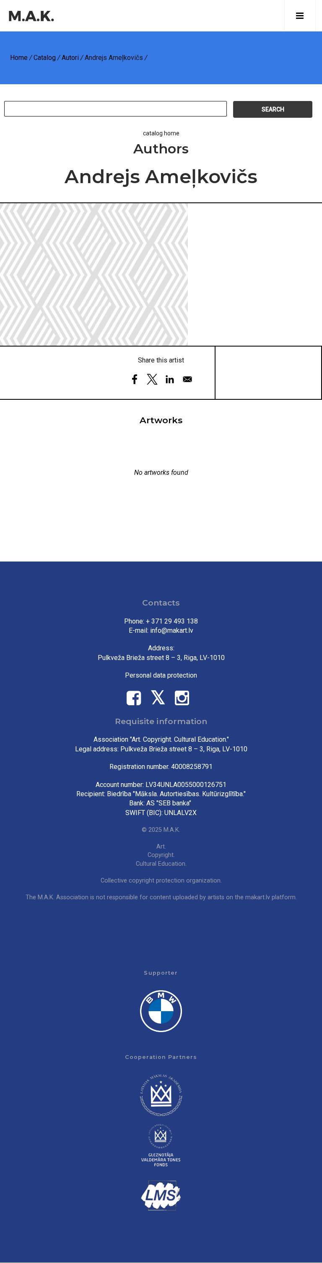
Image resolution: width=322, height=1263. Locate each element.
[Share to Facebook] (134, 379)
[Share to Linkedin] (170, 379)
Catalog (45, 58)
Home (19, 58)
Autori (70, 58)
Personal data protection (161, 675)
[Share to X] (152, 379)
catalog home (161, 133)
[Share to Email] (187, 379)
